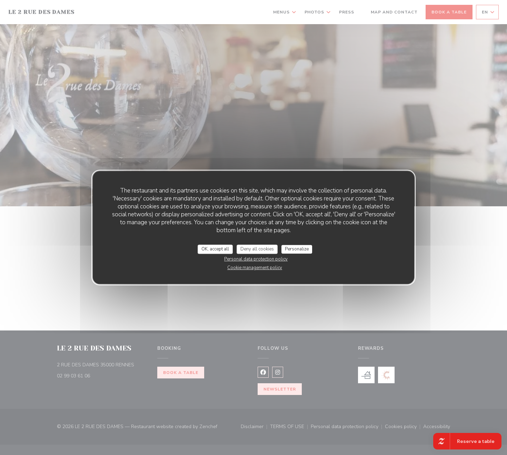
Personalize (297, 249)
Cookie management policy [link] (254, 268)
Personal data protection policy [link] (256, 259)
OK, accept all (215, 249)
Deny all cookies (257, 249)
